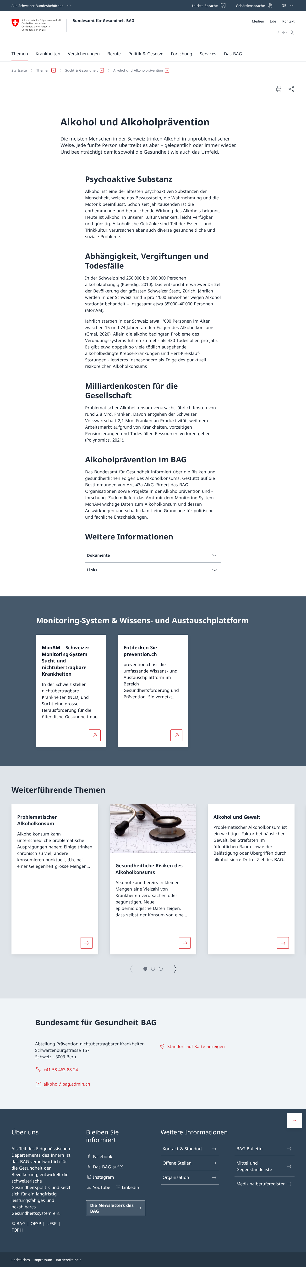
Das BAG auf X (108, 1167)
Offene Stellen (177, 1163)
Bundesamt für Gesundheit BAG (103, 20)
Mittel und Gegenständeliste (254, 1166)
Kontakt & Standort (182, 1148)
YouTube (101, 1187)
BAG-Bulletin (249, 1148)
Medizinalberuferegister (260, 1184)
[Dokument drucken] (279, 89)
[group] (54, 879)
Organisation (176, 1177)
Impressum (43, 1259)
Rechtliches (20, 1259)
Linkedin (130, 1187)
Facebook (102, 1156)
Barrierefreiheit (68, 1259)
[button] (20, 53)
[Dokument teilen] (291, 89)
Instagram (103, 1177)
